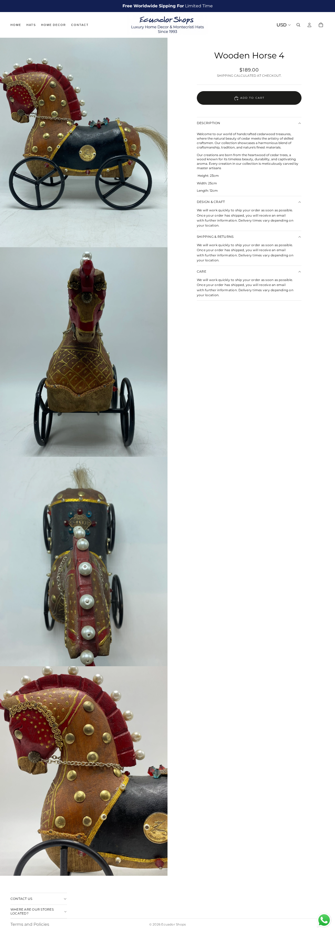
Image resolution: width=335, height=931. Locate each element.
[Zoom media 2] (84, 352)
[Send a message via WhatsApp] (324, 920)
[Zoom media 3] (84, 561)
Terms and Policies (29, 924)
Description (208, 123)
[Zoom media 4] (84, 771)
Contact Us (21, 898)
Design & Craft (211, 202)
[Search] (298, 25)
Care (201, 271)
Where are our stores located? (32, 911)
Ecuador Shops (173, 924)
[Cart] (321, 25)
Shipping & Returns (215, 237)
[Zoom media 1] (84, 142)
